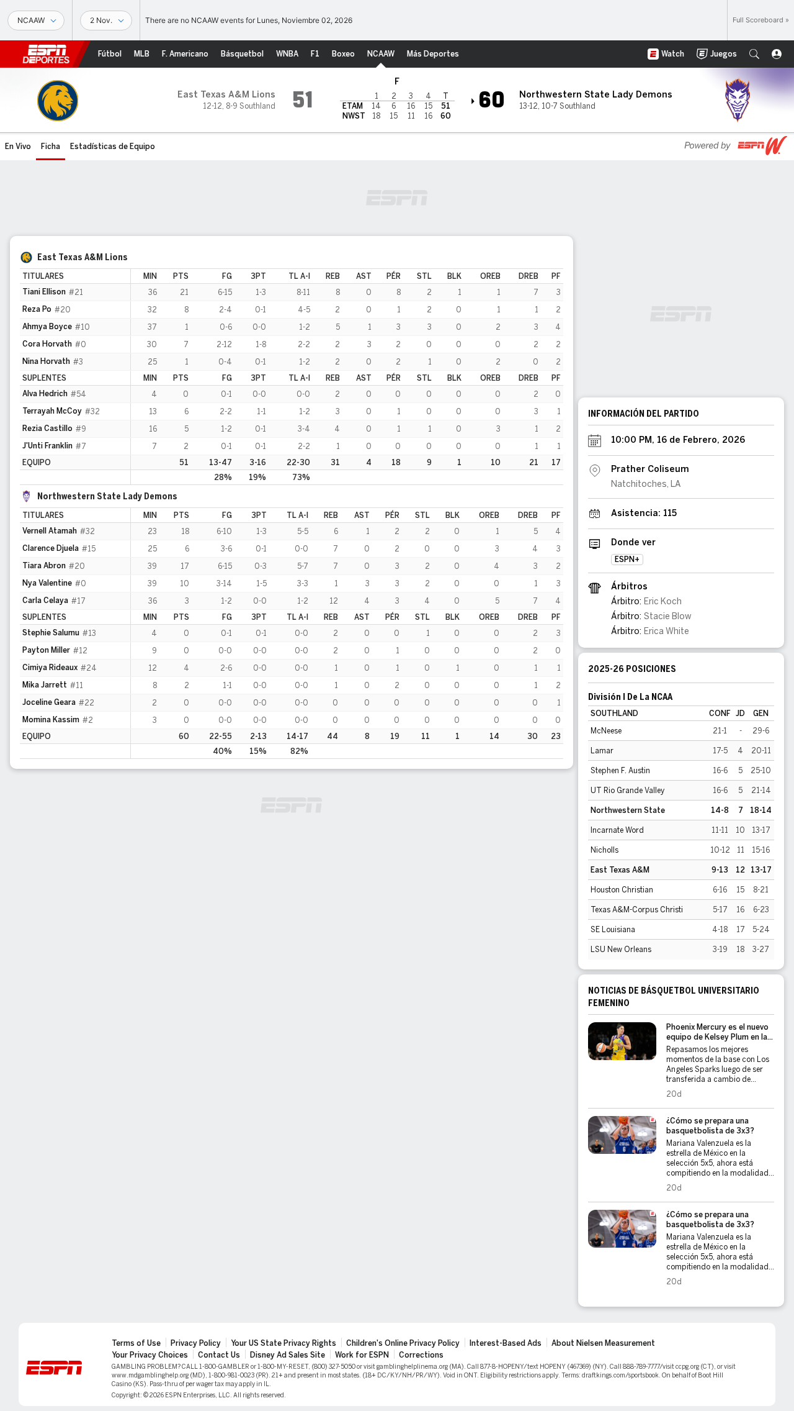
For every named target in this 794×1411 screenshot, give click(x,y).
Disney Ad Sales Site (287, 1355)
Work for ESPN (362, 1355)
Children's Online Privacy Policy (403, 1343)
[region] (347, 376)
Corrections (421, 1355)
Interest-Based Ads (506, 1343)
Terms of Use (136, 1343)
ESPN (45, 54)
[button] (754, 54)
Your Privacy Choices (150, 1355)
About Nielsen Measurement (603, 1343)
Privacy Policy (196, 1343)
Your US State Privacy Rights (283, 1343)
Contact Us (219, 1355)
